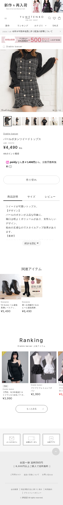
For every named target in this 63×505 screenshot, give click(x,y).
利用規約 (48, 489)
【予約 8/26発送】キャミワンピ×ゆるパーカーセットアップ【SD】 (13, 395)
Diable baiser (10, 133)
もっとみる (32, 408)
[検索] (49, 18)
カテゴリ (39, 25)
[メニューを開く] (6, 18)
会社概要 (14, 489)
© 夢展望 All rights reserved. (31, 497)
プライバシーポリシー (32, 493)
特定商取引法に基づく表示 (31, 489)
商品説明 (12, 196)
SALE (55, 25)
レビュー (50, 196)
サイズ (31, 196)
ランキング (22, 25)
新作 (7, 25)
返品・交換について (31, 474)
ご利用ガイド (15, 474)
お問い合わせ (47, 474)
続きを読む (30, 243)
